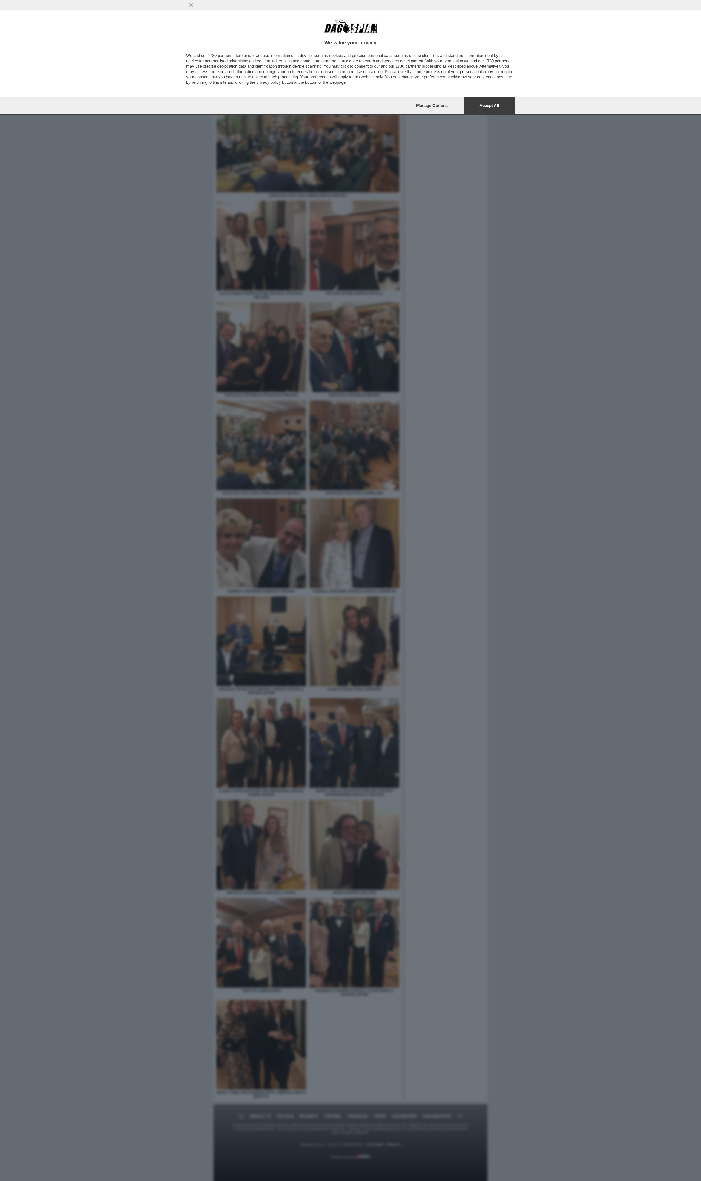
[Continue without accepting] (191, 5)
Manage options (432, 105)
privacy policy (268, 82)
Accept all (489, 105)
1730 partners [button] (220, 55)
